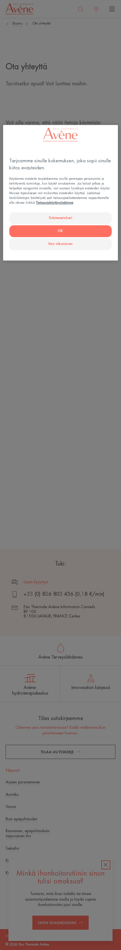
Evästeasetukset (60, 218)
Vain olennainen (60, 244)
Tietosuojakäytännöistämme (54, 203)
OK (60, 231)
